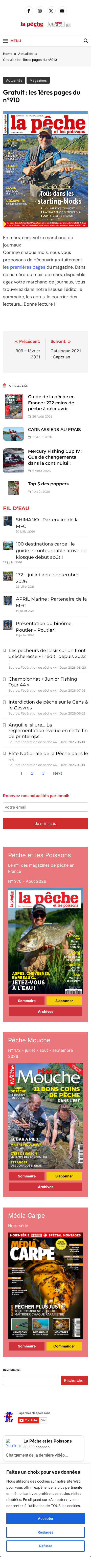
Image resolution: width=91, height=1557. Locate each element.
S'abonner (64, 1000)
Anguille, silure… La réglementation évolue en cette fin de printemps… (48, 730)
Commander (64, 1346)
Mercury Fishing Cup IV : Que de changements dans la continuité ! (55, 457)
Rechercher (12, 1369)
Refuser (45, 1546)
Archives (45, 1011)
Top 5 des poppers (48, 483)
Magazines (38, 80)
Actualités (14, 80)
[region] (45, 1510)
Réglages (45, 1532)
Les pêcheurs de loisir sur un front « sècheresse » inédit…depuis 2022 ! (47, 656)
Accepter (45, 1518)
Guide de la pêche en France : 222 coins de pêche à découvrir (51, 402)
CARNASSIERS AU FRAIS (54, 429)
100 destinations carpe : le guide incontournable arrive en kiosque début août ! (51, 550)
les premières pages (24, 267)
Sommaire (27, 1000)
